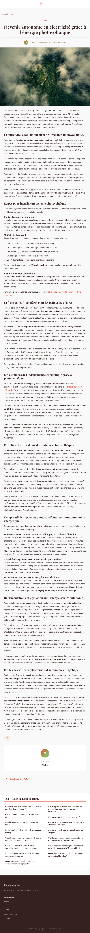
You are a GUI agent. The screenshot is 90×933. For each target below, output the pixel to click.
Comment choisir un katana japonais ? (64, 817)
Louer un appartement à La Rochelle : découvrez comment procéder (20, 862)
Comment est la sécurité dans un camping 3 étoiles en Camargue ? (66, 823)
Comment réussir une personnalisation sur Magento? (66, 831)
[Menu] (48, 4)
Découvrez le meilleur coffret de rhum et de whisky (23, 831)
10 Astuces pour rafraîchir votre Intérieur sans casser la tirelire (22, 854)
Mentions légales (10, 914)
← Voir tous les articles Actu (16, 779)
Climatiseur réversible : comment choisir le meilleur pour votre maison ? (23, 839)
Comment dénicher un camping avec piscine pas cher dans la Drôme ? (23, 807)
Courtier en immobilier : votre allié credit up (22, 815)
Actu (11, 14)
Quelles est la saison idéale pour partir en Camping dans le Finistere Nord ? (65, 839)
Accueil (5, 14)
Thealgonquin (12, 885)
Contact (7, 918)
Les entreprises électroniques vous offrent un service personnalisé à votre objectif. (65, 847)
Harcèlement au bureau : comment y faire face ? (22, 823)
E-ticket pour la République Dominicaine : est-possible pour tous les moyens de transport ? (65, 809)
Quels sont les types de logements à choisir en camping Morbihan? (65, 854)
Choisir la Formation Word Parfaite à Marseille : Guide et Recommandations (21, 847)
